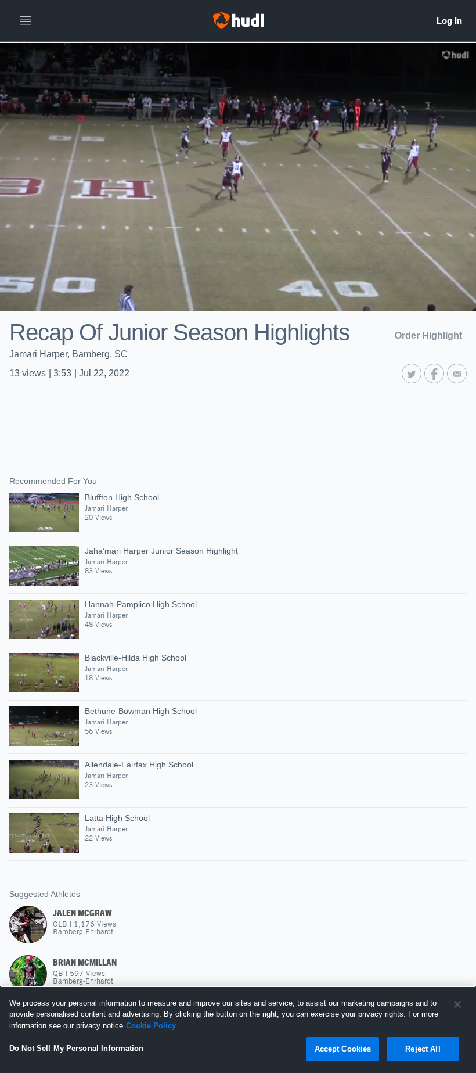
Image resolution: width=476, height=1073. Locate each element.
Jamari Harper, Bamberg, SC (68, 354)
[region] (238, 1029)
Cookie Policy (151, 1025)
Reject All (422, 1049)
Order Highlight (428, 335)
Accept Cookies (343, 1049)
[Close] (457, 1004)
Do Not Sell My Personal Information (76, 1048)
